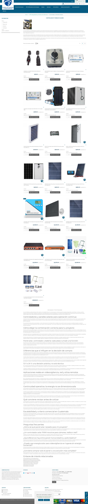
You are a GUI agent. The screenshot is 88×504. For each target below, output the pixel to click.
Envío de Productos (6, 494)
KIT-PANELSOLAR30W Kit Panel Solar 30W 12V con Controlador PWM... (75, 185)
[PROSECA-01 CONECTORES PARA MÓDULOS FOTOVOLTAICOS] (33, 58)
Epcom (5, 24)
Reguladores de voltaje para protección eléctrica (31, 459)
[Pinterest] (30, 473)
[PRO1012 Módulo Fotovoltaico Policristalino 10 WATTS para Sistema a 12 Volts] (33, 133)
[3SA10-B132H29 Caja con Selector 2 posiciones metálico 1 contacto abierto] (54, 58)
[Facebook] (25, 473)
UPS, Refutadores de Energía (32, 7)
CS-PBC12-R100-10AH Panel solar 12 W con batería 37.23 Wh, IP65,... (54, 222)
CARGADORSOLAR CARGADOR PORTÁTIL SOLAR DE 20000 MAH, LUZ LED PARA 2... (55, 109)
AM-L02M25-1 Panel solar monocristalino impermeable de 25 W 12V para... (75, 109)
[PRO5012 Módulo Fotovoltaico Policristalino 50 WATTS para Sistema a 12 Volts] (54, 171)
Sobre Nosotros (5, 490)
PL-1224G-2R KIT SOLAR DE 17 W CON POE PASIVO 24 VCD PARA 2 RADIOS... (33, 298)
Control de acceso (19, 7)
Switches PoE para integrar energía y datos (30, 462)
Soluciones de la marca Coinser (28, 464)
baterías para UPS (76, 392)
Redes (42, 7)
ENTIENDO (47, 499)
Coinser (5, 22)
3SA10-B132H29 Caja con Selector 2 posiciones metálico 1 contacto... (54, 72)
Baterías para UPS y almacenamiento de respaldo (31, 460)
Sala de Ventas (5, 489)
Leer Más (40, 499)
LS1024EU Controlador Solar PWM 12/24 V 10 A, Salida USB (33, 109)
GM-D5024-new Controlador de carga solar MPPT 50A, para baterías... (33, 222)
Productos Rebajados (28, 489)
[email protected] (55, 474)
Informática (55, 7)
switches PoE (25, 379)
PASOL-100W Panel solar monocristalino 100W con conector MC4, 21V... (75, 147)
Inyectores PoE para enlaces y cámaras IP (30, 463)
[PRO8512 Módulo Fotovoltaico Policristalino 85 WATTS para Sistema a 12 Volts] (76, 209)
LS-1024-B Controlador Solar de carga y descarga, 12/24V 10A (75, 72)
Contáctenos (5, 492)
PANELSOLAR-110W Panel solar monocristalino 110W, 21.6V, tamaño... (33, 185)
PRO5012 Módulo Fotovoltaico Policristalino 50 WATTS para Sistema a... (54, 185)
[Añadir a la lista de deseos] (43, 69)
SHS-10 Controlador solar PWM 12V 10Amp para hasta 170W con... (54, 147)
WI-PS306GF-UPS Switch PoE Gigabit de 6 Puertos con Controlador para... (33, 260)
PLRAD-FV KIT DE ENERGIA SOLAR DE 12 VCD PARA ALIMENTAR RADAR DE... (75, 260)
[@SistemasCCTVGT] (23, 473)
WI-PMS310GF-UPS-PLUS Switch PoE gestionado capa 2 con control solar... (54, 260)
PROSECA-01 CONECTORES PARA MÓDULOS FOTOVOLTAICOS (32, 72)
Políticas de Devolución (28, 496)
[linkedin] (34, 473)
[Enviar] (59, 494)
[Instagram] (32, 473)
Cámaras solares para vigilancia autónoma (30, 461)
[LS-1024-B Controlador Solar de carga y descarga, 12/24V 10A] (76, 58)
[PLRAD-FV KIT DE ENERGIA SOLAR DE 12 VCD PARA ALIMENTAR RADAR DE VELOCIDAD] (76, 246)
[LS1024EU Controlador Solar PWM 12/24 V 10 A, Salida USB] (33, 96)
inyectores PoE (31, 379)
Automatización (75, 7)
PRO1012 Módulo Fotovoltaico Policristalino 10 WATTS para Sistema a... (33, 147)
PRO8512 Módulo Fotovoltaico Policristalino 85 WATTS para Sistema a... (75, 222)
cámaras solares (51, 382)
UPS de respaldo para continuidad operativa (30, 458)
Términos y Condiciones (7, 493)
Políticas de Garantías (28, 494)
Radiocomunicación (65, 7)
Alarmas (48, 7)
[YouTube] (27, 473)
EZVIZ (4, 26)
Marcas (4, 10)
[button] (72, 1)
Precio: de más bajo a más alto (28, 43)
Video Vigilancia (9, 7)
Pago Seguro (26, 493)
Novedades (26, 490)
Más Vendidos (26, 492)
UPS (71, 392)
